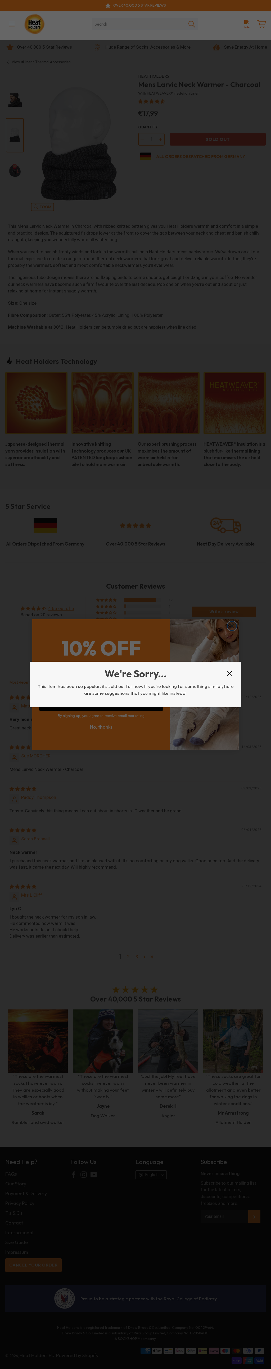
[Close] (229, 673)
